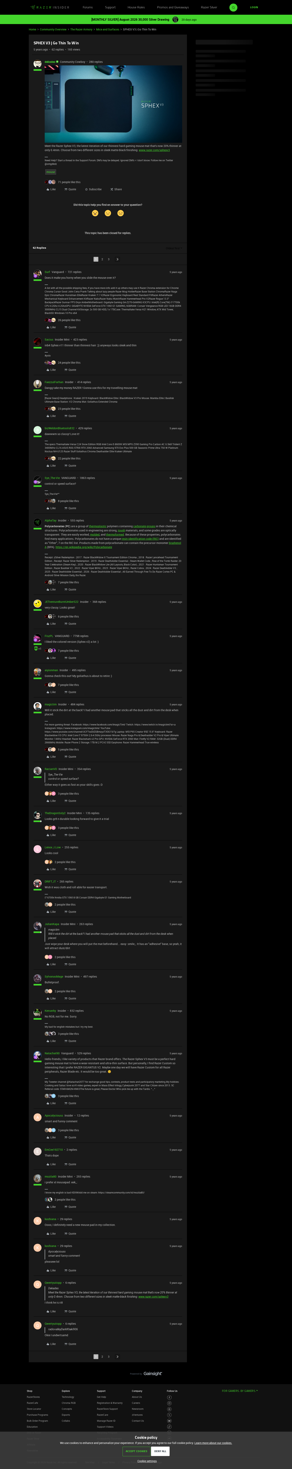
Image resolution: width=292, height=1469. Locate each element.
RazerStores (33, 1396)
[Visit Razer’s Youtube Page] (169, 1421)
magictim (51, 704)
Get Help (101, 1396)
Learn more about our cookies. (213, 1443)
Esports (66, 1414)
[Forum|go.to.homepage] (50, 8)
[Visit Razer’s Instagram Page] (169, 1403)
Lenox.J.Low (53, 847)
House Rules (136, 7)
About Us (137, 1396)
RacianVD (51, 769)
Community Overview (53, 29)
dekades (50, 62)
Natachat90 (52, 1053)
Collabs (66, 1420)
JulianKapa (52, 924)
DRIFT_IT (50, 881)
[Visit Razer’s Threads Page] (169, 1409)
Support (110, 7)
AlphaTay (50, 520)
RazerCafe (32, 1402)
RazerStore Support (107, 1408)
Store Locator (34, 1408)
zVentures (137, 1414)
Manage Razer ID (106, 1420)
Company (137, 1390)
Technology (68, 1396)
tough (121, 530)
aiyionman (51, 670)
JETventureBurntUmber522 (61, 602)
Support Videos (105, 1426)
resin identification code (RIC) (140, 539)
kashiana (50, 1219)
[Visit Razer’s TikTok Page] (169, 1426)
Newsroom (137, 1408)
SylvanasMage (54, 976)
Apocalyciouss (54, 1115)
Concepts (67, 1408)
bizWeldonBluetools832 (59, 428)
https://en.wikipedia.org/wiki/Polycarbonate (84, 547)
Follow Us (172, 1390)
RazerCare (102, 1414)
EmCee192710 (54, 1150)
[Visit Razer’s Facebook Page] (169, 1397)
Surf (47, 272)
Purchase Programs (37, 1414)
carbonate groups (144, 526)
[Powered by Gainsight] (146, 1375)
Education (32, 1426)
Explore (66, 1390)
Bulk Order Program (37, 1420)
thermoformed (115, 534)
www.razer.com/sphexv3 (154, 150)
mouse (50, 172)
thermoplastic (97, 526)
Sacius (49, 339)
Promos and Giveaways (173, 7)
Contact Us (138, 1420)
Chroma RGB (69, 1402)
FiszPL (49, 636)
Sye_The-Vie (52, 478)
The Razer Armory (81, 29)
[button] (254, 8)
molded (95, 534)
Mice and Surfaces (107, 29)
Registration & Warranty (110, 1402)
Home (32, 29)
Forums (88, 7)
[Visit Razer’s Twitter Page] (169, 1415)
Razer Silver (209, 7)
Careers (136, 1402)
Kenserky (50, 1011)
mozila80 (50, 1176)
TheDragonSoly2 (55, 813)
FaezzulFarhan (54, 382)
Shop (29, 1390)
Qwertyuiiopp (53, 1283)
